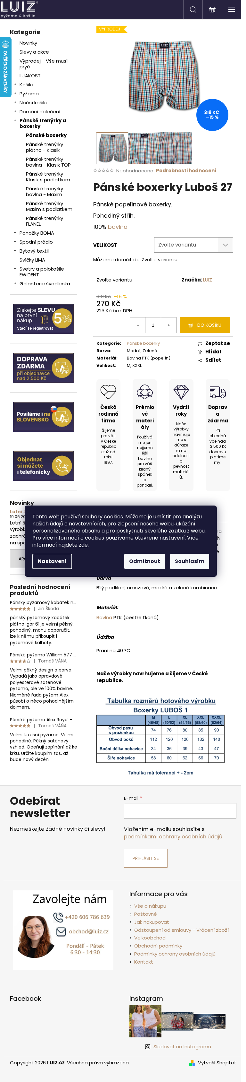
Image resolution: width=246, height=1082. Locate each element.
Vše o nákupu (150, 906)
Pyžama (29, 93)
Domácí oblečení (40, 111)
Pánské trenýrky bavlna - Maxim (44, 191)
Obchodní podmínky (158, 945)
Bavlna (104, 617)
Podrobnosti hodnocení (186, 170)
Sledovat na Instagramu (182, 1046)
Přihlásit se (146, 858)
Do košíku (209, 325)
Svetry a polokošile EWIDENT (42, 271)
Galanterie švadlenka (45, 283)
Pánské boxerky (46, 135)
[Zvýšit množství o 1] (168, 325)
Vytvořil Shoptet (217, 1063)
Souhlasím (189, 561)
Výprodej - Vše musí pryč (44, 63)
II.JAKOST (30, 75)
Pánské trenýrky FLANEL (44, 221)
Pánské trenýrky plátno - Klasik (44, 147)
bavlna (117, 227)
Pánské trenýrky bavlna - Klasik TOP (48, 162)
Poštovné (145, 914)
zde (83, 545)
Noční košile (33, 102)
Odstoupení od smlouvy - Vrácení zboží (181, 930)
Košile (26, 84)
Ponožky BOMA (37, 232)
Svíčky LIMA (32, 259)
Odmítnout (144, 561)
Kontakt (143, 961)
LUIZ (207, 279)
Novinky (28, 42)
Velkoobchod (150, 937)
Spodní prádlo (36, 241)
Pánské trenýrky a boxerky (43, 123)
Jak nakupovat (151, 922)
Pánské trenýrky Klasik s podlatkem (48, 176)
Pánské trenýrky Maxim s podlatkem (49, 206)
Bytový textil (34, 250)
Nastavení (52, 561)
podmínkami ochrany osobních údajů (173, 836)
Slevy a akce (34, 51)
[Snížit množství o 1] (137, 325)
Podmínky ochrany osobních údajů (175, 953)
